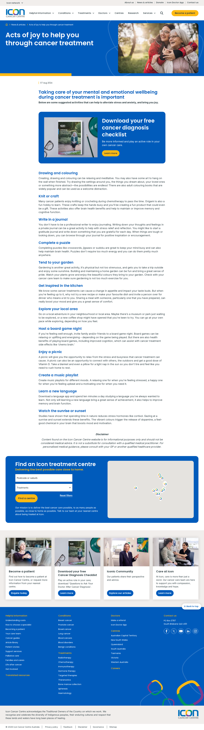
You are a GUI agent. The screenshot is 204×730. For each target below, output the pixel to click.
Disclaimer (82, 727)
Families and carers (15, 660)
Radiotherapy (64, 657)
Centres (115, 631)
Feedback (67, 727)
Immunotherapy (66, 666)
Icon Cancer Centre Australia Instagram (195, 631)
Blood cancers (65, 638)
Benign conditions (66, 647)
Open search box (161, 13)
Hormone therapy (66, 671)
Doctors (115, 615)
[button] (162, 491)
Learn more (110, 153)
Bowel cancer (64, 629)
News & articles (145, 2)
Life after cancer (14, 664)
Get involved (12, 669)
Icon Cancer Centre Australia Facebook (166, 631)
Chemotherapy (65, 662)
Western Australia (119, 662)
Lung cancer (64, 633)
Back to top (192, 606)
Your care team (13, 633)
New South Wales (119, 640)
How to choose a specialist (18, 624)
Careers (115, 668)
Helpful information (16, 615)
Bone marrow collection (69, 684)
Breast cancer (65, 620)
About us (129, 2)
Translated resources (18, 675)
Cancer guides (13, 638)
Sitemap (113, 727)
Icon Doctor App (175, 2)
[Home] (7, 24)
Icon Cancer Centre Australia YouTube (181, 631)
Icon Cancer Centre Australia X (174, 631)
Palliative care (12, 655)
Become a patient (185, 13)
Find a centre (26, 498)
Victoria (114, 657)
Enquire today (19, 593)
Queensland (117, 644)
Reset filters (66, 495)
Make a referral (118, 620)
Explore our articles (120, 593)
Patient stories (12, 647)
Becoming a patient (15, 629)
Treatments (65, 653)
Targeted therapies (67, 675)
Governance (98, 727)
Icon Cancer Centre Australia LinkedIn (188, 631)
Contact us (192, 2)
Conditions (64, 615)
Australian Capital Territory (124, 635)
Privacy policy (51, 727)
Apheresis (63, 688)
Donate (160, 2)
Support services (14, 651)
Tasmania (116, 653)
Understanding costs (16, 620)
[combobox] (43, 478)
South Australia (118, 648)
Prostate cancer (66, 624)
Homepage (15, 13)
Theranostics (64, 679)
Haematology (64, 693)
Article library (12, 642)
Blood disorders (65, 642)
